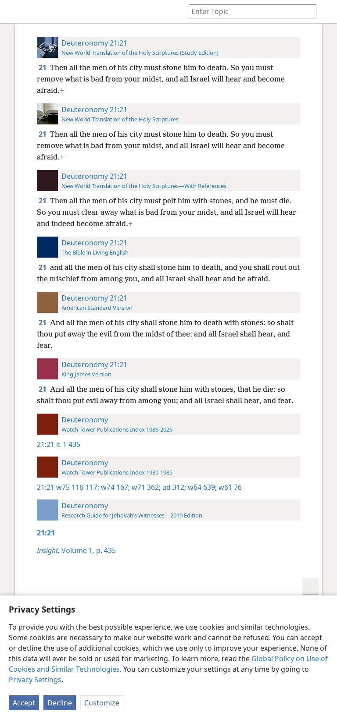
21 (43, 67)
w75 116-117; (77, 487)
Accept (24, 703)
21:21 (45, 444)
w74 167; (114, 487)
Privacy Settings (35, 679)
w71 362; (145, 487)
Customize (101, 703)
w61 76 (229, 487)
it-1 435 (68, 444)
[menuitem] (13, 11)
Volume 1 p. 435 (76, 550)
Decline (59, 703)
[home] (13, 11)
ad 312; (173, 487)
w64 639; (201, 487)
